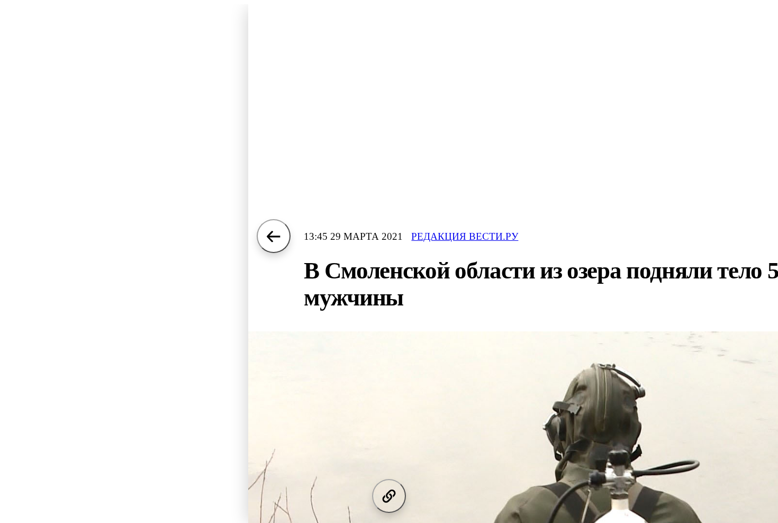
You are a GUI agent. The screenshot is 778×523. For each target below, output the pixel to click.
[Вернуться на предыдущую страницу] (274, 236)
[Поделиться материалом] (389, 496)
